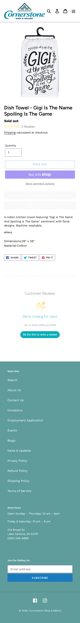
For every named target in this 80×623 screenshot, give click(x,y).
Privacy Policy (17, 460)
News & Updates (19, 450)
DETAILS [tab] (8, 232)
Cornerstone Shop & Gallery (45, 610)
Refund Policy (17, 471)
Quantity (10, 145)
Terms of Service (19, 491)
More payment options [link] (40, 183)
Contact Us (15, 400)
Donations (14, 410)
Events (12, 430)
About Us (14, 390)
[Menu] (73, 11)
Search (12, 380)
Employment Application (25, 420)
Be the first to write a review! (40, 334)
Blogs (11, 440)
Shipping (10, 132)
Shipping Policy (18, 481)
